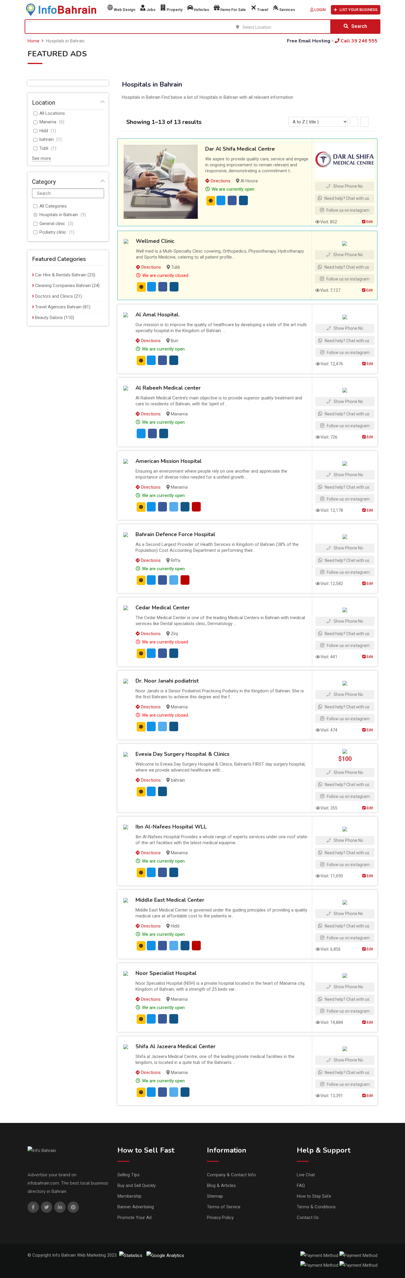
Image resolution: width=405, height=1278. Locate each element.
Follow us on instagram (347, 210)
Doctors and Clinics (54, 296)
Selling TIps (128, 1174)
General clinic (52, 223)
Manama (47, 122)
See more (41, 158)
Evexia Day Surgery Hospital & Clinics (182, 754)
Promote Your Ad (134, 1217)
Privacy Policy (220, 1217)
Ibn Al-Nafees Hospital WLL (171, 826)
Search (359, 26)
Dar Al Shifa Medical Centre (240, 148)
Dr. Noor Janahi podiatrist (167, 680)
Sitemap (215, 1196)
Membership (129, 1196)
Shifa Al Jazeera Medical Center (175, 1046)
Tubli (43, 148)
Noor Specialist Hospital (166, 973)
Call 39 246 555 (358, 41)
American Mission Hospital (168, 461)
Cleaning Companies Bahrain (63, 285)
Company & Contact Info (231, 1174)
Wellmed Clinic (155, 241)
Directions (220, 181)
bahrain (46, 139)
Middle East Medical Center (169, 899)
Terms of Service (223, 1207)
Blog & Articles (221, 1185)
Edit (369, 221)
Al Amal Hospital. (157, 314)
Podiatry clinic (52, 232)
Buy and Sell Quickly (136, 1185)
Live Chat (306, 1174)
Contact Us (308, 1217)
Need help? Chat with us (346, 198)
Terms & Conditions (316, 1207)
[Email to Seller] (221, 200)
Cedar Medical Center (162, 607)
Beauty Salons (49, 317)
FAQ (301, 1185)
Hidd (43, 130)
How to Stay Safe (314, 1196)
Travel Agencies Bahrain (58, 307)
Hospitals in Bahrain (58, 214)
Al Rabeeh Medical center (168, 387)
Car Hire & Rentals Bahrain (60, 275)
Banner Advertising (135, 1207)
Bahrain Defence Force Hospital (175, 534)
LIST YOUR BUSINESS (358, 9)
